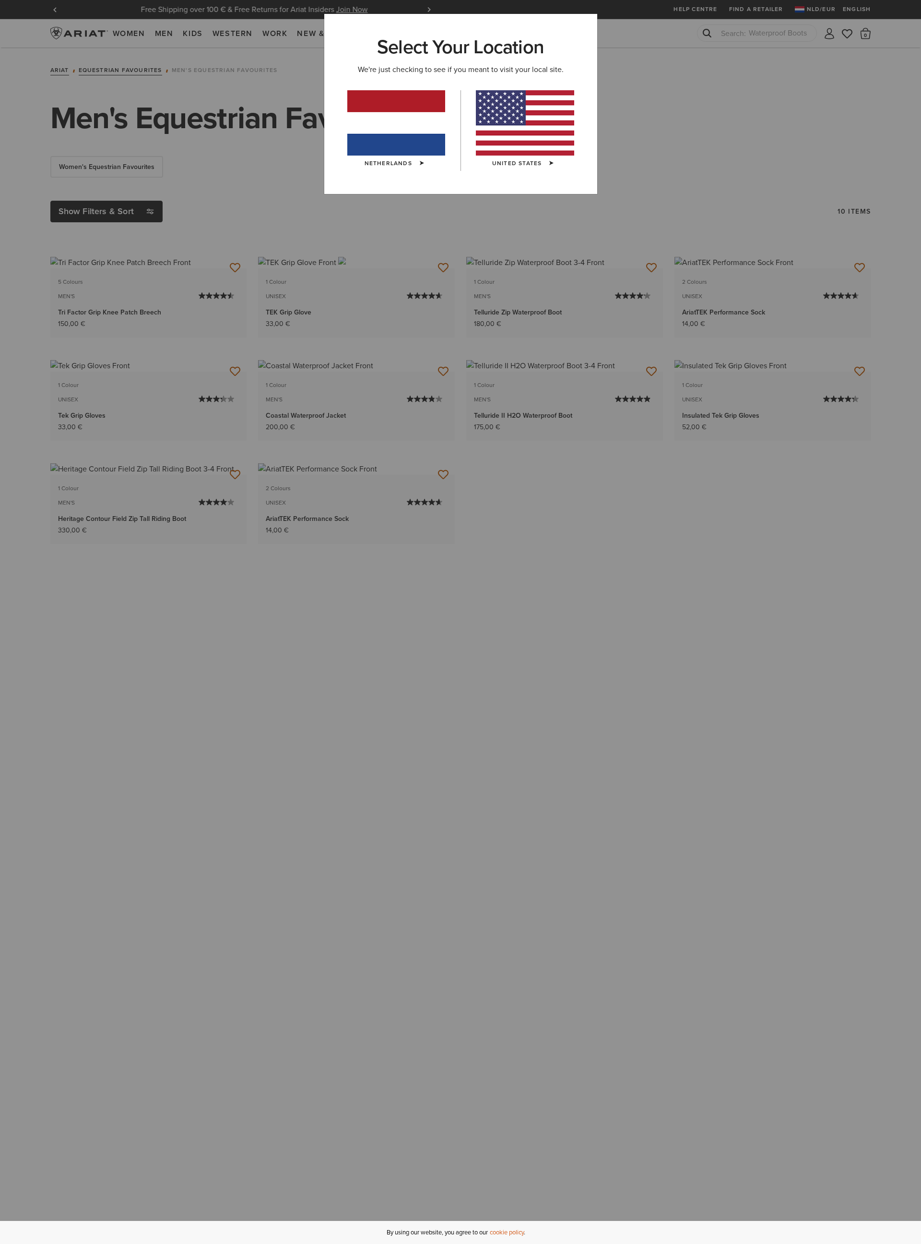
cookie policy (507, 1232)
